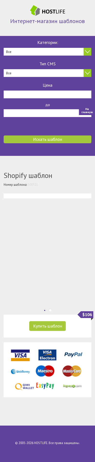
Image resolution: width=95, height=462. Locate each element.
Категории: (47, 42)
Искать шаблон (47, 139)
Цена (47, 85)
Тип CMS (47, 64)
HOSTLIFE (41, 443)
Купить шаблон (47, 326)
